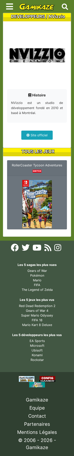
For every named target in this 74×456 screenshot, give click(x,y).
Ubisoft (37, 350)
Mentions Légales (37, 432)
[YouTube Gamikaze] (37, 249)
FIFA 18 (37, 320)
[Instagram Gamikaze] (57, 249)
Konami (37, 355)
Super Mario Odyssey (37, 315)
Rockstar (37, 360)
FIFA (37, 285)
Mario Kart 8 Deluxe (37, 325)
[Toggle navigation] (9, 6)
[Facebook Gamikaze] (15, 249)
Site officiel (39, 135)
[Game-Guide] (37, 384)
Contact (37, 416)
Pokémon (37, 275)
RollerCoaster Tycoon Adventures (37, 165)
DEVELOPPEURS (28, 16)
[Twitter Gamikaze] (26, 249)
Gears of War (37, 271)
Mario (37, 280)
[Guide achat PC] (47, 379)
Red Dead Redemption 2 (37, 306)
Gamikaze (37, 400)
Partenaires (37, 424)
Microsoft (37, 346)
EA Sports (37, 341)
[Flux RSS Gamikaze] (48, 249)
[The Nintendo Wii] (27, 379)
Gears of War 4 (37, 311)
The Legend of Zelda (37, 290)
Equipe (37, 408)
